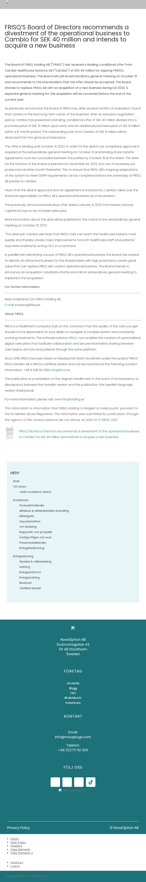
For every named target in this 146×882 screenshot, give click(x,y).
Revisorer (25, 583)
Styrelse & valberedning (35, 561)
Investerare (20, 500)
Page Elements (20, 849)
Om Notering (28, 527)
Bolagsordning (29, 577)
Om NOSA (73, 683)
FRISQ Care (77, 338)
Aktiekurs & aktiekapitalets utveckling (44, 511)
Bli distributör (73, 698)
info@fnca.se (60, 370)
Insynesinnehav (29, 521)
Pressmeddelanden (32, 543)
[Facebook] (55, 782)
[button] (31, 4)
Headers (16, 846)
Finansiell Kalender (31, 505)
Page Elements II (21, 853)
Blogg (73, 688)
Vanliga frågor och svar (35, 537)
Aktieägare (26, 516)
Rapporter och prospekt (35, 532)
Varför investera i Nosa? (35, 492)
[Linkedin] (79, 782)
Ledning (24, 567)
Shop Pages (18, 842)
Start (16, 481)
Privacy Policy (18, 827)
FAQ (73, 693)
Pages (14, 839)
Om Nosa (19, 486)
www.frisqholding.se (69, 399)
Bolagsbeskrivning (31, 548)
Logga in (15, 866)
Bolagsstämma (30, 572)
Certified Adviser (30, 588)
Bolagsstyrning (23, 556)
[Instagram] (67, 782)
